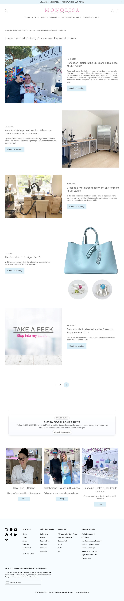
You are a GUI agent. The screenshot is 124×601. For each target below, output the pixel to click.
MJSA (60, 544)
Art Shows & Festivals (71, 17)
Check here (33, 577)
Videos (42, 537)
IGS (59, 551)
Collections (44, 534)
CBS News (85, 537)
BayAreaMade (62, 541)
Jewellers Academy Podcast (91, 541)
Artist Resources (90, 17)
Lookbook (43, 548)
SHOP (34, 17)
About (43, 17)
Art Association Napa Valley (67, 534)
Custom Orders (45, 541)
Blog (24, 499)
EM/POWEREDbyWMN (89, 551)
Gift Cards (43, 544)
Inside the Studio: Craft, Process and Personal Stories (28, 30)
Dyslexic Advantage (88, 548)
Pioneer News (86, 558)
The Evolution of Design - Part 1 (22, 257)
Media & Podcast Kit (88, 534)
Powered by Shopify (82, 592)
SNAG (60, 548)
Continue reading (76, 88)
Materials (54, 17)
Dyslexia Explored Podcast (90, 544)
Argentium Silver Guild (65, 537)
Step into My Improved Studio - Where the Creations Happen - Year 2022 (28, 132)
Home (27, 17)
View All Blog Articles (62, 432)
